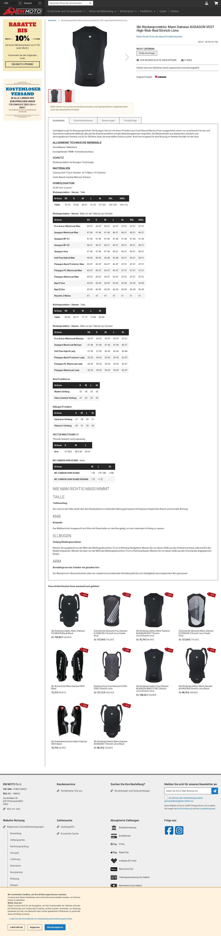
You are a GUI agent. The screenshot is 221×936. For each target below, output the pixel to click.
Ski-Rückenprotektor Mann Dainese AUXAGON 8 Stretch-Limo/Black (195, 687)
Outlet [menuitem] (163, 11)
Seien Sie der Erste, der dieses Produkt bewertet (159, 36)
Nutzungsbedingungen (205, 809)
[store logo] (22, 11)
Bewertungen (108, 120)
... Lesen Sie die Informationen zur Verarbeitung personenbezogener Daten (40, 919)
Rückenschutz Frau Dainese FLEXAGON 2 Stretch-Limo (110, 687)
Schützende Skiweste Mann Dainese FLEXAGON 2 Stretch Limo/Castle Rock (196, 633)
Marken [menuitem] (174, 11)
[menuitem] (66, 11)
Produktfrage (130, 120)
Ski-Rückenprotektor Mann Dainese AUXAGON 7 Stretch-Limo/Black (110, 742)
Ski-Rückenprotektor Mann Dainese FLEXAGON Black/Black (68, 632)
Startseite (52, 20)
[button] (12, 3)
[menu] (133, 11)
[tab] (58, 120)
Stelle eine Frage (147, 53)
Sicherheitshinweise (83, 120)
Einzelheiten (58, 120)
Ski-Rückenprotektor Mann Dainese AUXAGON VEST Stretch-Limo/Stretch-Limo (153, 633)
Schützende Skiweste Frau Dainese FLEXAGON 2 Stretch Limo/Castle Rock (110, 633)
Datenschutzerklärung (183, 809)
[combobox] (70, 3)
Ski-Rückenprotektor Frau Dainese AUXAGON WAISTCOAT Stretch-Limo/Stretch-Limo (152, 688)
